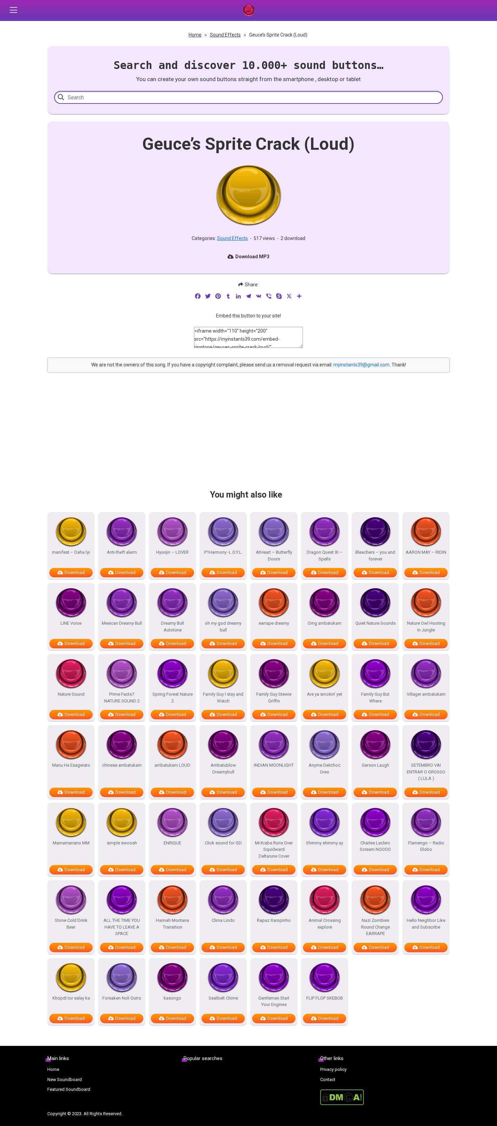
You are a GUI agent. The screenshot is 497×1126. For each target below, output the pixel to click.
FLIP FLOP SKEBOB (324, 998)
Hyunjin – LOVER (172, 552)
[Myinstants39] (248, 10)
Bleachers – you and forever (375, 555)
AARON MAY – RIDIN (426, 552)
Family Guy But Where (375, 697)
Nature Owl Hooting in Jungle (426, 626)
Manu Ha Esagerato (71, 765)
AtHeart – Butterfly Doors (274, 555)
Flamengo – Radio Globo (426, 846)
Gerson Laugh (375, 765)
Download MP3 (252, 256)
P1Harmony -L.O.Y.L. (223, 552)
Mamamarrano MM (71, 842)
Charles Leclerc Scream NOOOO (375, 846)
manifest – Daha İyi (71, 552)
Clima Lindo (223, 920)
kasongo (172, 998)
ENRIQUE (172, 842)
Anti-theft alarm (122, 552)
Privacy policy (333, 1069)
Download (75, 572)
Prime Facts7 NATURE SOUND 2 (122, 697)
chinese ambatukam (122, 765)
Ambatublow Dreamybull (223, 768)
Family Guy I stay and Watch (223, 697)
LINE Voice (71, 623)
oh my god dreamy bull (223, 626)
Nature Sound (71, 694)
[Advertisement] (248, 437)
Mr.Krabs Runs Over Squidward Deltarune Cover (274, 849)
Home (195, 35)
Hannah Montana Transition (172, 924)
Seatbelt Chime (223, 998)
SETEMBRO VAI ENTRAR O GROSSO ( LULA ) (426, 772)
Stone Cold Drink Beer (71, 924)
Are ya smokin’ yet (324, 694)
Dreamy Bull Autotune (172, 626)
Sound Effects (225, 35)
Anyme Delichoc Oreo (324, 768)
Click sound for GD (223, 842)
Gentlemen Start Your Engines (273, 1001)
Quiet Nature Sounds (375, 623)
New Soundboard (64, 1079)
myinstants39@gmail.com (361, 364)
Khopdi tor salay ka (71, 998)
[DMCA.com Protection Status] (385, 1097)
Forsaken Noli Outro (121, 998)
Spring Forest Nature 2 (172, 697)
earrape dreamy (274, 623)
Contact (327, 1079)
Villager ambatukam (426, 694)
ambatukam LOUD (172, 765)
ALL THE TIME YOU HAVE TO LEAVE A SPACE (121, 927)
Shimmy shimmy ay (324, 842)
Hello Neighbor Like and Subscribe (426, 924)
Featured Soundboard (68, 1089)
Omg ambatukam (324, 623)
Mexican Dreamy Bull (122, 623)
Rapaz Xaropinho (274, 920)
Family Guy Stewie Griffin (273, 697)
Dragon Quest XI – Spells (324, 555)
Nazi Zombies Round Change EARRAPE (375, 927)
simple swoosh (122, 842)
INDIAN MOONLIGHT (274, 765)
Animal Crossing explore (325, 924)
